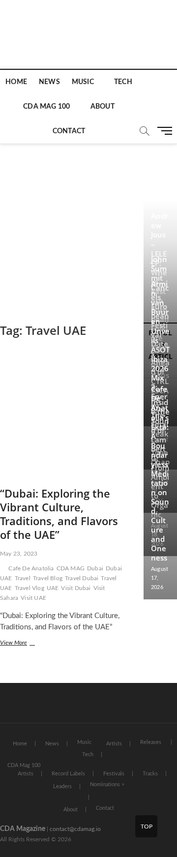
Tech (123, 82)
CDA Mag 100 (46, 106)
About (102, 106)
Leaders (62, 786)
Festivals (113, 773)
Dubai (95, 568)
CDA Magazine (22, 829)
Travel (22, 578)
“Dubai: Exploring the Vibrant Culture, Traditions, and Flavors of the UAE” (59, 514)
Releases (150, 742)
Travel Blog (47, 578)
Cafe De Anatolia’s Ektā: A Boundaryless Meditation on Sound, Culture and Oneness (160, 473)
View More (26, 644)
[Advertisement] (88, 223)
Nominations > (107, 784)
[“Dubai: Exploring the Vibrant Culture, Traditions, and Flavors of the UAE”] (62, 417)
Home (16, 82)
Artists (114, 743)
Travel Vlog (29, 588)
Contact (69, 131)
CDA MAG (71, 568)
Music (83, 82)
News (49, 82)
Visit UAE (33, 598)
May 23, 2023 (18, 554)
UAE (53, 588)
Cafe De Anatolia (31, 568)
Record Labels (68, 773)
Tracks (150, 773)
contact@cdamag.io (75, 829)
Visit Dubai (75, 588)
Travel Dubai (81, 578)
